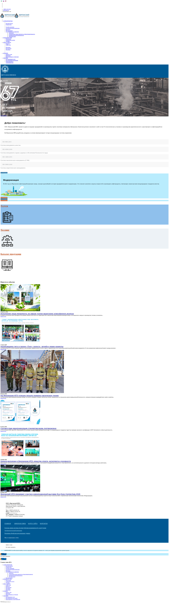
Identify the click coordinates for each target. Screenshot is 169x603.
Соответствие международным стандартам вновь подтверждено (28, 428)
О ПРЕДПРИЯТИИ (8, 21)
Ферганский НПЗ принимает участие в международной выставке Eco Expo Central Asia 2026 (40, 494)
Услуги (4, 206)
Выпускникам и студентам (12, 56)
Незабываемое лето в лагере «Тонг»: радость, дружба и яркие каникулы (32, 346)
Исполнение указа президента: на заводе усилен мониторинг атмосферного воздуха (37, 314)
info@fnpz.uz (6, 10)
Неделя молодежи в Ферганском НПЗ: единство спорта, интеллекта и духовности (36, 461)
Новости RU (3, 316)
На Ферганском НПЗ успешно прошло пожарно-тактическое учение (30, 395)
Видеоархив (8, 48)
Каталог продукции (11, 254)
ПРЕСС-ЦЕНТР (7, 42)
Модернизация (9, 30)
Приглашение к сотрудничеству (9, 62)
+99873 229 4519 (7, 9)
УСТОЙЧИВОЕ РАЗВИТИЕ (12, 31)
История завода (9, 23)
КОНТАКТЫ (44, 523)
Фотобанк (8, 49)
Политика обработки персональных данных (17, 533)
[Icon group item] (5, 541)
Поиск (3, 83)
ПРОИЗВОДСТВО (7, 37)
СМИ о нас (8, 45)
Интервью (8, 47)
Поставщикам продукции (12, 60)
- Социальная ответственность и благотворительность (21, 34)
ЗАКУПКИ (5, 58)
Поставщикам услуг (10, 59)
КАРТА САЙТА (32, 523)
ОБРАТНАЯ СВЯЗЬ (20, 523)
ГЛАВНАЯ (7, 523)
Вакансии (8, 55)
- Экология (11, 33)
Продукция (8, 39)
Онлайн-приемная (10, 27)
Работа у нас (9, 54)
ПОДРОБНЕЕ (4, 115)
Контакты (8, 29)
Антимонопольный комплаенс (13, 28)
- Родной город (12, 36)
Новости (8, 43)
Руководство (8, 24)
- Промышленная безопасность (16, 35)
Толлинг (8, 41)
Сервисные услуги (10, 40)
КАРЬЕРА (5, 53)
